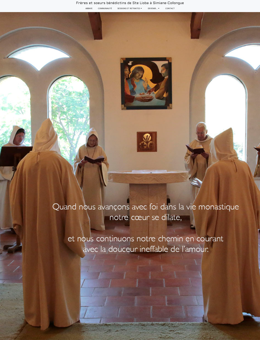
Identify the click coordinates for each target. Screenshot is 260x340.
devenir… (152, 8)
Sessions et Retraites (128, 8)
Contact (170, 8)
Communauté (105, 8)
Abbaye (88, 8)
